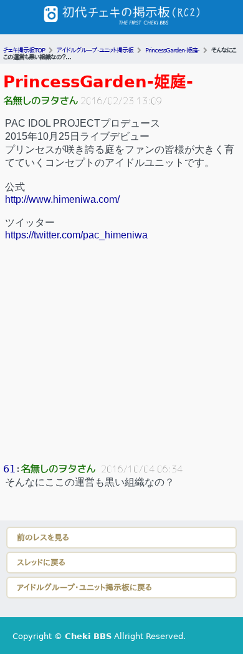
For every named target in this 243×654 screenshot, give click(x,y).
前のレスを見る (43, 537)
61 (9, 469)
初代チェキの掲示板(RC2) (121, 17)
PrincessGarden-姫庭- (98, 81)
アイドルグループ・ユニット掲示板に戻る (84, 587)
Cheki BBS (88, 636)
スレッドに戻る (41, 562)
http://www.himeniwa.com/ (62, 199)
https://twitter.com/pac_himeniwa (76, 235)
